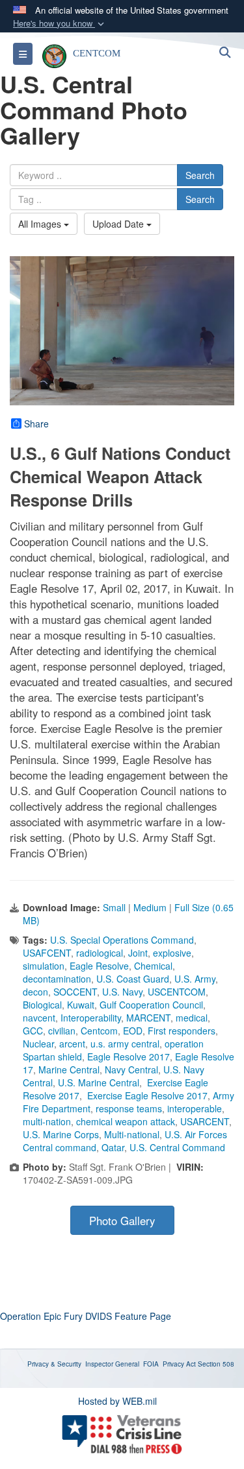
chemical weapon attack (125, 1121)
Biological (42, 1004)
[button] (60, 23)
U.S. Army (194, 978)
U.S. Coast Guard (132, 978)
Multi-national (131, 1134)
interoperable (194, 1108)
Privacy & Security (54, 1363)
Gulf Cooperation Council (151, 1004)
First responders (181, 1030)
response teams (129, 1108)
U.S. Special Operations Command (122, 939)
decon (35, 991)
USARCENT (204, 1121)
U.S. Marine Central (98, 1082)
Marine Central (69, 1069)
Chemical (153, 965)
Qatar (113, 1147)
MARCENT (148, 1017)
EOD (132, 1030)
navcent (39, 1017)
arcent (72, 1043)
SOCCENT (75, 991)
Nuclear (38, 1043)
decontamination (57, 978)
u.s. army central (124, 1043)
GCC (33, 1030)
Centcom (99, 1030)
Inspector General (112, 1363)
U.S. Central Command (177, 1147)
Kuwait (80, 1004)
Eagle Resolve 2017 (128, 1056)
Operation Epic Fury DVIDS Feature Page (85, 1315)
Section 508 (216, 1363)
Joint (138, 952)
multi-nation (47, 1121)
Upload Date (119, 223)
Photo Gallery (122, 1220)
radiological (99, 952)
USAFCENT (47, 952)
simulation (43, 965)
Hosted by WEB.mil (117, 1400)
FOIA (151, 1363)
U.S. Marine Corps (61, 1134)
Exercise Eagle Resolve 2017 (146, 1095)
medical (192, 1017)
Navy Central (131, 1069)
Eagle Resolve (99, 965)
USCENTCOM (177, 991)
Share (36, 423)
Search (200, 175)
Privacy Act (179, 1363)
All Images (41, 223)
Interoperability (91, 1017)
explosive (172, 952)
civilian (61, 1030)
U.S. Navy (122, 991)
